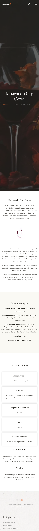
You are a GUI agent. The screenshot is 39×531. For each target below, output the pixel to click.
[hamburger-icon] (35, 4)
